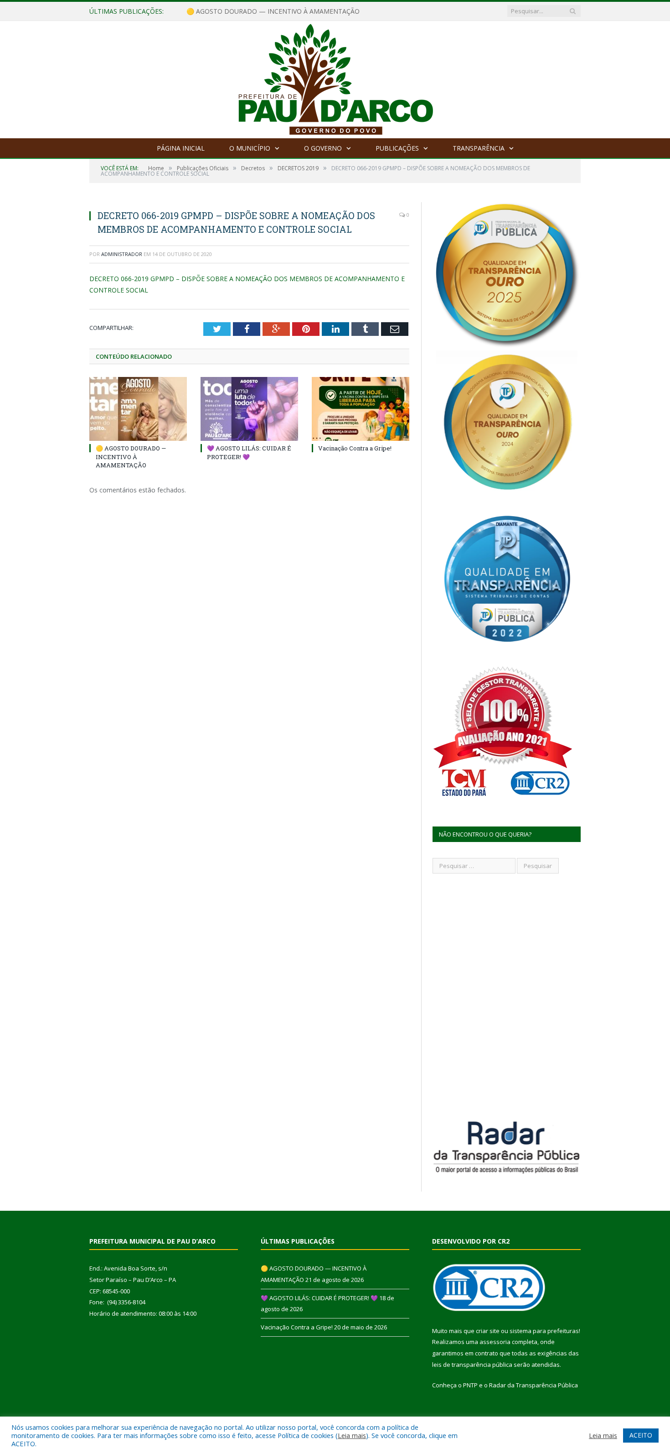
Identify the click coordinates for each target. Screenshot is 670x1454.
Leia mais (352, 1435)
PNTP (470, 1385)
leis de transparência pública (472, 1364)
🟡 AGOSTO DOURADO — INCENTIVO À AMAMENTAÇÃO (131, 456)
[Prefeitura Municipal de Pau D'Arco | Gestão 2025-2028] (335, 77)
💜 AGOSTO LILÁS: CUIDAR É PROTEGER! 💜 (253, 11)
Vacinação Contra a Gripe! (355, 448)
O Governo (323, 148)
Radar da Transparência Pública (533, 1385)
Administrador (121, 254)
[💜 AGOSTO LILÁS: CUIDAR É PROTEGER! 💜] (249, 409)
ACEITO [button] (640, 1435)
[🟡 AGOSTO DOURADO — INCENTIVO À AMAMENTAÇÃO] (138, 409)
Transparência (479, 148)
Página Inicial (181, 148)
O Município (249, 148)
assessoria (494, 1342)
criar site (488, 1331)
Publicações (397, 148)
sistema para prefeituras (544, 1331)
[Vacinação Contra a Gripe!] (360, 409)
